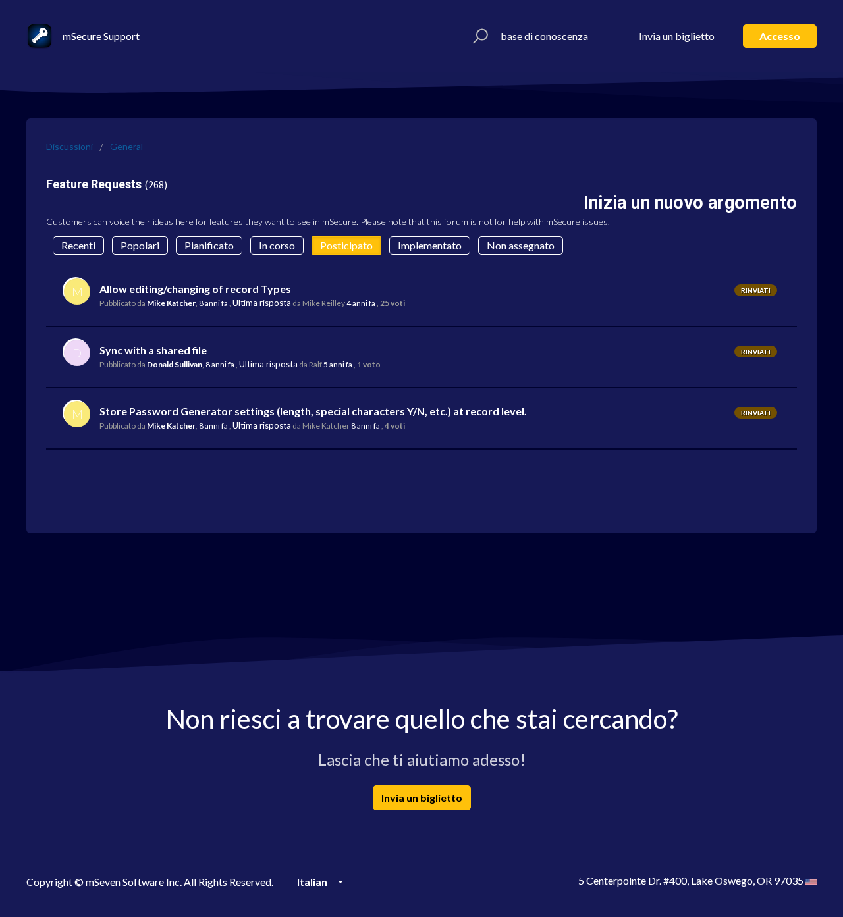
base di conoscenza (544, 36)
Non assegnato (521, 245)
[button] (478, 36)
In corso (277, 245)
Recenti (78, 245)
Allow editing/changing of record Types (195, 288)
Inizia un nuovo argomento (690, 202)
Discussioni (69, 146)
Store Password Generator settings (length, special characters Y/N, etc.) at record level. (313, 411)
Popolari (140, 245)
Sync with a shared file (153, 350)
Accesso (779, 36)
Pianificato (209, 245)
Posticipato (346, 245)
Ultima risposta (261, 303)
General (126, 146)
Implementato (430, 245)
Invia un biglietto (677, 36)
